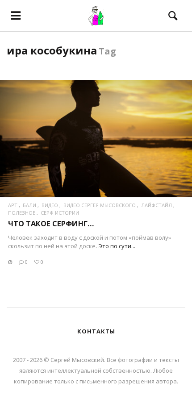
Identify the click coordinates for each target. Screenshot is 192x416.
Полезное (21, 212)
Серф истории (60, 212)
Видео (50, 205)
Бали (29, 205)
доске (87, 246)
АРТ (12, 205)
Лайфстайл (156, 205)
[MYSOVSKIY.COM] (96, 15)
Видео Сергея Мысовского (99, 205)
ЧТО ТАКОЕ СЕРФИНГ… (51, 223)
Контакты (96, 331)
